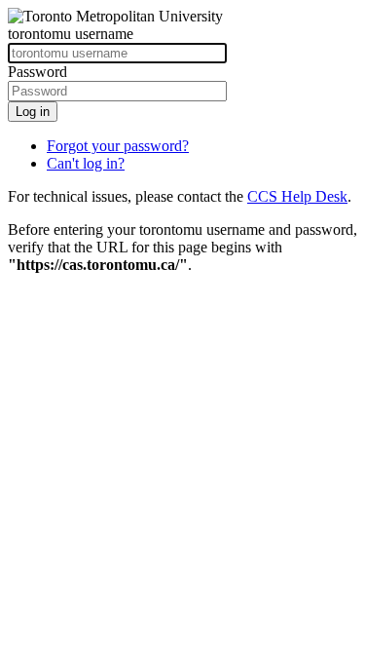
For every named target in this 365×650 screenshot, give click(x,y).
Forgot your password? (118, 145)
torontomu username (70, 33)
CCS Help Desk (297, 196)
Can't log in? (86, 163)
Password (37, 71)
